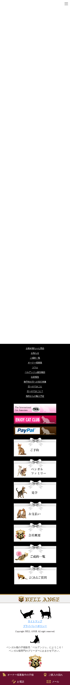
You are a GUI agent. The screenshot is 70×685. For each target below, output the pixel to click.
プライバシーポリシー (35, 626)
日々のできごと (35, 386)
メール (55, 681)
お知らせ (35, 353)
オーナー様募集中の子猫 (20, 674)
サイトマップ (35, 621)
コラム (35, 367)
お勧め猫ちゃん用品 (35, 348)
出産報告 (35, 377)
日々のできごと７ (35, 391)
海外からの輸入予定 (35, 396)
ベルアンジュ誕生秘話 (35, 372)
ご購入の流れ (55, 674)
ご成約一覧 (35, 358)
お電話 (20, 681)
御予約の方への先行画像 (35, 382)
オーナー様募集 (35, 362)
